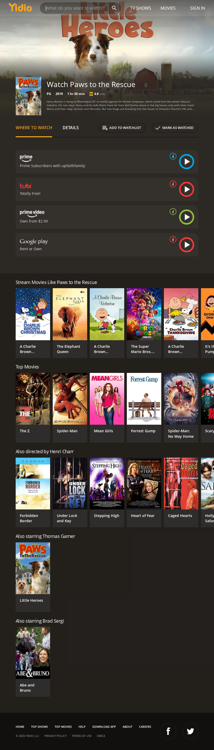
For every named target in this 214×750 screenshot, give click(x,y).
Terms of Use (82, 736)
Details (71, 127)
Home (20, 727)
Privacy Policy (55, 736)
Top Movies (63, 727)
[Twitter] (190, 731)
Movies (168, 8)
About (127, 727)
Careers (145, 727)
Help (82, 727)
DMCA (101, 736)
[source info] (172, 156)
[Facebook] (168, 731)
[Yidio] (20, 8)
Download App (104, 727)
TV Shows (140, 8)
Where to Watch (34, 127)
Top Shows (39, 727)
